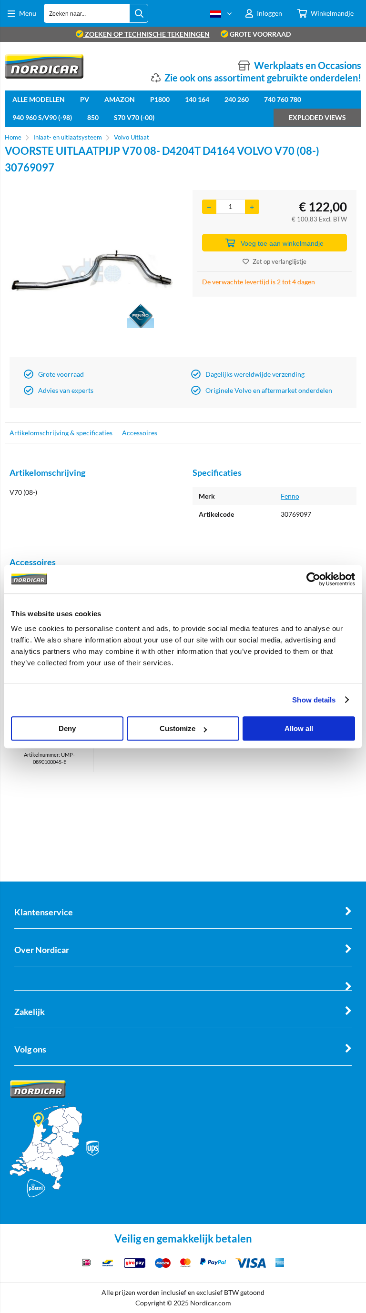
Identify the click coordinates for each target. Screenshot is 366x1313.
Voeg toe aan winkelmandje (282, 243)
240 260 (236, 99)
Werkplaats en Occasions (307, 65)
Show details (314, 700)
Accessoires (139, 433)
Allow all (299, 728)
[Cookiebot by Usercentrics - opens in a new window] (313, 579)
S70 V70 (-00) (134, 117)
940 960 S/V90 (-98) (42, 117)
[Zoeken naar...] (138, 13)
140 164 (197, 99)
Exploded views (317, 117)
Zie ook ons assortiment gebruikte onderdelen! (262, 77)
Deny (67, 728)
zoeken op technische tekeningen (146, 34)
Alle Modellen (38, 99)
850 (93, 117)
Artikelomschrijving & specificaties (61, 433)
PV (84, 99)
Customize (177, 728)
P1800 (160, 99)
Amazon (119, 99)
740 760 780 (282, 99)
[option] (91, 271)
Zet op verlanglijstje (279, 261)
